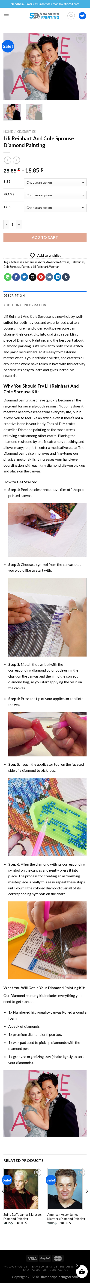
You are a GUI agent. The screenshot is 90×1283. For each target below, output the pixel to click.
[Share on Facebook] (16, 277)
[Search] (71, 15)
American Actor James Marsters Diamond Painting (66, 1217)
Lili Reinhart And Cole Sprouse (27, 316)
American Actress (57, 262)
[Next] (79, 66)
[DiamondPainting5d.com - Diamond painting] (44, 15)
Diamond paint (15, 453)
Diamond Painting (31, 340)
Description (14, 295)
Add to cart (45, 237)
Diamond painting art (20, 400)
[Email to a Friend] (32, 277)
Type (7, 207)
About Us (39, 1269)
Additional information (24, 305)
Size (7, 181)
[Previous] (11, 66)
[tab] (45, 295)
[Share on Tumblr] (66, 277)
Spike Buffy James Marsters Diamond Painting (22, 1217)
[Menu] (6, 15)
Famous (26, 266)
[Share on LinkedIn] (57, 277)
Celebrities (26, 131)
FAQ (26, 1269)
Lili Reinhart (40, 266)
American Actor (35, 262)
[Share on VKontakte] (49, 277)
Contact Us (58, 1269)
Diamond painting (32, 429)
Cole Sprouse (11, 266)
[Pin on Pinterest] (41, 277)
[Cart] (82, 16)
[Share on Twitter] (24, 277)
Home (8, 131)
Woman (54, 266)
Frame (9, 194)
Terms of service (43, 1266)
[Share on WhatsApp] (8, 277)
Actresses (17, 262)
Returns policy (72, 1266)
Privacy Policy (15, 1266)
